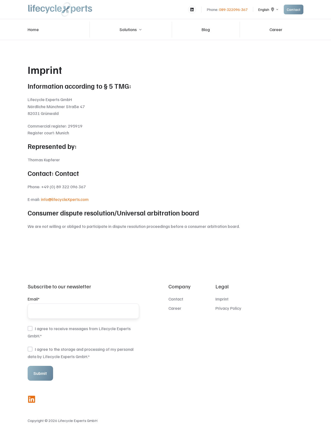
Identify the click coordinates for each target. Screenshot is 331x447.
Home (33, 29)
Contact (293, 9)
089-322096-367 (233, 9)
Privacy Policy (228, 308)
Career (275, 29)
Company (179, 286)
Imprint (222, 298)
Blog (206, 29)
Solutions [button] (128, 29)
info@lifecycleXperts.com (65, 199)
